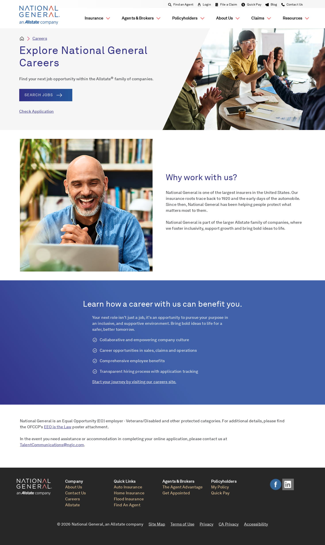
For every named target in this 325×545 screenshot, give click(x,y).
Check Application (36, 111)
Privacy (206, 524)
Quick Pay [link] (220, 493)
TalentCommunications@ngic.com (52, 444)
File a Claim (229, 4)
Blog (274, 4)
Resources (293, 18)
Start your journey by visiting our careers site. (134, 381)
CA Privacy (229, 524)
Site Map (157, 524)
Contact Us (294, 4)
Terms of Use (182, 524)
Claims (258, 18)
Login (207, 4)
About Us (225, 18)
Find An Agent (127, 505)
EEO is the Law (58, 427)
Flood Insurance (129, 499)
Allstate (72, 505)
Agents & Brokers (138, 18)
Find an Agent (183, 4)
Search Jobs (39, 95)
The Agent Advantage (182, 487)
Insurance (94, 18)
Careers (39, 38)
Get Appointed (176, 493)
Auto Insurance (128, 487)
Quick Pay (254, 4)
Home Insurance (129, 493)
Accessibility (256, 524)
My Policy (220, 487)
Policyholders (185, 18)
